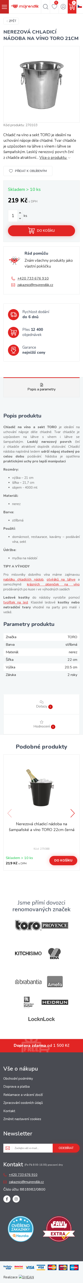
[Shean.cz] (26, 1277)
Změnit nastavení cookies (22, 1119)
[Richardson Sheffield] (28, 1002)
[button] (73, 813)
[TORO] (28, 925)
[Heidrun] (55, 1002)
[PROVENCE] (55, 925)
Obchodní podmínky (18, 1078)
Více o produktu (53, 157)
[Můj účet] (63, 6)
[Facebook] (6, 1199)
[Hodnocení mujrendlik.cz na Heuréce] (21, 1229)
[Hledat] (45, 6)
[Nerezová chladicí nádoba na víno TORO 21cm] (41, 84)
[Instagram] (16, 1199)
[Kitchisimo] (28, 953)
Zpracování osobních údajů (23, 1103)
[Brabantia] (28, 981)
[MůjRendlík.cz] (25, 6)
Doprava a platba (16, 1086)
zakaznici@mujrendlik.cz (35, 284)
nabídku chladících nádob (23, 579)
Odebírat (66, 1148)
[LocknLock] (41, 1019)
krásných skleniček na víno (53, 584)
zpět (12, 21)
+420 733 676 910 (33, 278)
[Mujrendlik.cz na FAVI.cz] (58, 1229)
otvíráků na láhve (61, 579)
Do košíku (46, 230)
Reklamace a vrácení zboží (23, 1095)
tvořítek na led (15, 602)
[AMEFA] (55, 981)
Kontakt (9, 1111)
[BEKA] (55, 953)
